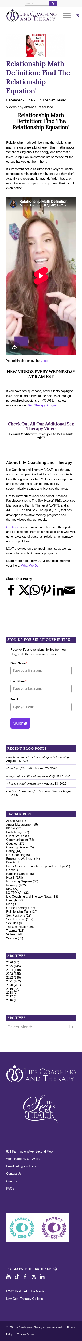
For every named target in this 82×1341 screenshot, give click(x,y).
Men (9, 904)
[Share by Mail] (70, 591)
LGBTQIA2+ (14, 892)
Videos (11, 107)
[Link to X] (34, 1277)
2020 (9, 985)
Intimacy (12, 885)
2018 (9, 992)
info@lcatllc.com (27, 1166)
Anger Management (19, 824)
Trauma (11, 930)
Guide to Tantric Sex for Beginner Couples (34, 791)
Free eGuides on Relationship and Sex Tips (35, 866)
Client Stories (15, 836)
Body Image (14, 832)
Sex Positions (15, 915)
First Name (18, 663)
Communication (17, 839)
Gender (11, 870)
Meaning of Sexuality (20, 768)
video (44, 360)
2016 (9, 1000)
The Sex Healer (54, 100)
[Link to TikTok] (18, 1277)
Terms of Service (26, 1334)
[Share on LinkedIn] (58, 591)
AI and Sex (13, 820)
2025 (9, 966)
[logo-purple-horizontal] (34, 15)
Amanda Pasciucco (38, 107)
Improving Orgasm (19, 881)
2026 (9, 962)
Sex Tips (12, 923)
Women (11, 938)
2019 (9, 989)
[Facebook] (26, 1277)
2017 (9, 996)
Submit (20, 723)
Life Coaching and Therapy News (29, 896)
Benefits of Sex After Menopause (27, 776)
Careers (11, 1181)
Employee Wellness (19, 858)
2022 (9, 977)
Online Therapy (16, 908)
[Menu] (65, 15)
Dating (10, 851)
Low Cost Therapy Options (24, 1298)
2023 (9, 973)
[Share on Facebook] (12, 591)
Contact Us (14, 1173)
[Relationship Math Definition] (35, 45)
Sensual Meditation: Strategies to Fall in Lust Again (41, 435)
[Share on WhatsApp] (35, 591)
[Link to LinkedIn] (43, 1277)
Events (11, 862)
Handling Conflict (17, 873)
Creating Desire (17, 847)
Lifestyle (11, 900)
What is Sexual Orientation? (24, 783)
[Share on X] (23, 591)
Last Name (18, 681)
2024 (9, 970)
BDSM (10, 828)
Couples (11, 843)
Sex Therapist (15, 919)
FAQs (10, 1188)
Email (14, 699)
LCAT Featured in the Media (25, 1291)
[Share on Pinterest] (47, 591)
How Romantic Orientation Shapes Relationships (38, 757)
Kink (9, 889)
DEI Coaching (15, 855)
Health (10, 877)
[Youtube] (9, 1277)
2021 (9, 981)
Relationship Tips (17, 911)
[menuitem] (67, 15)
